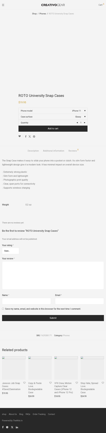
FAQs (28, 414)
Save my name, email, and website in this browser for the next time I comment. (43, 309)
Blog (21, 414)
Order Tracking (39, 414)
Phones (42, 14)
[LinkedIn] (17, 427)
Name (5, 295)
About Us (13, 414)
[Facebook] (2, 427)
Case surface (26, 117)
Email (58, 295)
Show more (6, 393)
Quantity (24, 123)
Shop (34, 14)
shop (4, 414)
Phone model (26, 111)
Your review (8, 258)
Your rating (8, 245)
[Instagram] (7, 427)
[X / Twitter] (12, 427)
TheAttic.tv (18, 420)
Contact (51, 414)
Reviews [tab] (73, 150)
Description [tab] (33, 150)
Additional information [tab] (53, 150)
